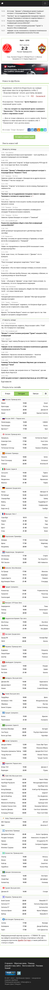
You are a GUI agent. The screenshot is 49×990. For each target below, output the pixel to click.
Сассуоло (4, 473)
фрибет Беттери (24, 940)
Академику (5, 547)
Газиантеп (4, 594)
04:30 (24, 813)
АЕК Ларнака (5, 822)
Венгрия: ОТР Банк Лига (13, 603)
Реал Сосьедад (6, 460)
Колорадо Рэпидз (7, 813)
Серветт (4, 666)
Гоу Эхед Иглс (43, 559)
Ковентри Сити (6, 441)
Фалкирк (45, 923)
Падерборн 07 (43, 502)
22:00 (24, 562)
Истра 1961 (5, 767)
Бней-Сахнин (5, 900)
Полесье (45, 657)
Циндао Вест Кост (41, 751)
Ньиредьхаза (5, 606)
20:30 (24, 613)
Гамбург (45, 508)
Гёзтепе (45, 597)
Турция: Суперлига (11, 587)
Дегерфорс (44, 879)
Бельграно (44, 847)
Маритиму (44, 543)
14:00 (24, 748)
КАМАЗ (45, 422)
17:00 (25, 425)
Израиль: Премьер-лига (13, 897)
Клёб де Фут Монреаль (40, 789)
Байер (46, 498)
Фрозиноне (44, 479)
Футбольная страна (22, 978)
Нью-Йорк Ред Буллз (8, 783)
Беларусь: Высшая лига (13, 678)
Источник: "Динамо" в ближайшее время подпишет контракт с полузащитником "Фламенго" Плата (23, 172)
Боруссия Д (5, 508)
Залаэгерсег (43, 610)
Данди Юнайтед (42, 926)
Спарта (45, 556)
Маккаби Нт (44, 914)
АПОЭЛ (45, 822)
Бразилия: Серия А (11, 725)
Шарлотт (45, 793)
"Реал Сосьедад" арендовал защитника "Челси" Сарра (20, 262)
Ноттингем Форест (41, 438)
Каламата (44, 720)
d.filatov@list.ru (26, 982)
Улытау (3, 857)
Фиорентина (5, 479)
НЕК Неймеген (43, 562)
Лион (3, 524)
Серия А (7, 339)
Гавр (46, 524)
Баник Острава (6, 707)
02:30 (24, 783)
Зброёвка (4, 704)
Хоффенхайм (43, 505)
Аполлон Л (44, 825)
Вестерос (44, 876)
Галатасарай (5, 597)
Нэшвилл (4, 799)
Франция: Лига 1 (11, 514)
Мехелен (45, 571)
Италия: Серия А (11, 469)
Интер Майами (6, 789)
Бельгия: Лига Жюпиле (13, 568)
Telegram (18, 984)
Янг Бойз (4, 672)
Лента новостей (10, 143)
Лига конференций (11, 221)
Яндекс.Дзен (9, 984)
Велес (46, 425)
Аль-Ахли (45, 622)
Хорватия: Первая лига (13, 763)
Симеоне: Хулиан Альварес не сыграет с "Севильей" (19, 217)
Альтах (45, 641)
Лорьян (3, 521)
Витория (45, 729)
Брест (3, 528)
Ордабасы (4, 867)
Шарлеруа (44, 575)
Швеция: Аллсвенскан (13, 872)
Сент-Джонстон (42, 930)
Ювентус (4, 483)
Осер (3, 531)
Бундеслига (8, 236)
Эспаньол (44, 460)
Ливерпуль (4, 438)
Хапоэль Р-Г (5, 907)
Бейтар (3, 914)
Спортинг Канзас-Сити (8, 806)
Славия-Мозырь (42, 688)
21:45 (24, 483)
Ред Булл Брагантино (41, 732)
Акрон (22, 40)
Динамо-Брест (6, 685)
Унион (3, 492)
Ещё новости (6, 382)
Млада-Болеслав (42, 701)
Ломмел (45, 578)
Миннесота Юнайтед (8, 803)
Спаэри (45, 891)
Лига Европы (9, 152)
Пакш (46, 606)
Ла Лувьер (4, 571)
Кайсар (3, 863)
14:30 (24, 438)
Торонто (4, 786)
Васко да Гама (6, 735)
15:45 (24, 606)
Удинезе (45, 476)
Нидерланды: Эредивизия (14, 552)
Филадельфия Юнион (40, 783)
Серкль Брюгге (6, 578)
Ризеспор (44, 594)
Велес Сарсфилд (42, 834)
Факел (3, 403)
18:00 (24, 457)
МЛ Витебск (44, 685)
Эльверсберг (5, 498)
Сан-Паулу (4, 732)
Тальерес (4, 844)
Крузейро (45, 735)
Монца (3, 476)
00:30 (24, 729)
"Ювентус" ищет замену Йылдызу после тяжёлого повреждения (24, 341)
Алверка (4, 540)
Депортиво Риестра (7, 834)
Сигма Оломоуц (42, 707)
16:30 (24, 492)
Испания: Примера (11, 453)
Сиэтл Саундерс (6, 779)
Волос (3, 716)
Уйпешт (3, 613)
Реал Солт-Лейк (42, 813)
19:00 (24, 590)
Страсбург (4, 517)
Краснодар (5, 406)
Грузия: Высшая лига (12, 888)
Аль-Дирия (44, 629)
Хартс (3, 930)
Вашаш (45, 613)
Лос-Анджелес (43, 796)
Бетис (46, 457)
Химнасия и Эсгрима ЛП (39, 837)
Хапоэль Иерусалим (41, 904)
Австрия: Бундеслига (12, 634)
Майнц (3, 502)
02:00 (24, 732)
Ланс (46, 517)
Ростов (45, 406)
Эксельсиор (5, 556)
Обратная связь (20, 963)
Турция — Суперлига (11, 302)
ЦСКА (27, 40)
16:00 (25, 422)
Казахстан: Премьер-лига (14, 853)
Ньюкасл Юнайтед (41, 448)
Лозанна (4, 669)
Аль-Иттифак (5, 629)
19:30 (24, 448)
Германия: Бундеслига (13, 488)
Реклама (39, 966)
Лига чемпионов (10, 286)
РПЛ (32, 96)
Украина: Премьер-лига (13, 646)
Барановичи (44, 682)
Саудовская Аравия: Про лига (15, 618)
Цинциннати (44, 799)
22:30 (24, 464)
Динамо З (44, 767)
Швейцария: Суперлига (13, 662)
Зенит (46, 403)
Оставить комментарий (24, 137)
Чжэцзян (4, 748)
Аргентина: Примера (12, 831)
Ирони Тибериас (42, 910)
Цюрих (46, 669)
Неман (3, 688)
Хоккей (7, 968)
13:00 (24, 650)
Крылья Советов (42, 413)
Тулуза (45, 528)
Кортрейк (4, 575)
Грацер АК (4, 638)
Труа (46, 521)
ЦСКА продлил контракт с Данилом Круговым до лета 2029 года (24, 378)
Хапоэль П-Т (5, 904)
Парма (45, 483)
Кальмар (45, 882)
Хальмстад (5, 882)
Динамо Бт (4, 891)
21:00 (24, 625)
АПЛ (6, 260)
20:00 (25, 410)
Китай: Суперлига (11, 741)
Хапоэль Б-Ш (43, 907)
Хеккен (3, 876)
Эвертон (45, 444)
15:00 (25, 403)
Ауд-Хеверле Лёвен (8, 581)
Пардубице (5, 697)
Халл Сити (44, 441)
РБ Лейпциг (5, 495)
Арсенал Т (4, 429)
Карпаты (45, 653)
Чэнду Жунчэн (6, 755)
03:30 (24, 799)
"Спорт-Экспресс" (17, 130)
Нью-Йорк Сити (43, 786)
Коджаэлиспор (42, 590)
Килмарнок (5, 926)
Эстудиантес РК (42, 841)
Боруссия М (44, 495)
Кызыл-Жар (44, 867)
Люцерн (45, 666)
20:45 (24, 834)
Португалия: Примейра (13, 536)
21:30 (24, 594)
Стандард (44, 581)
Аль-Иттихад (43, 625)
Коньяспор (5, 590)
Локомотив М (40, 96)
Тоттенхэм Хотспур (7, 448)
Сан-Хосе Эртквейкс (41, 809)
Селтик (3, 923)
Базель (45, 672)
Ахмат (3, 413)
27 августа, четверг (9, 320)
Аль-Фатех (4, 625)
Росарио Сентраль (7, 837)
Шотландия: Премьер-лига (14, 919)
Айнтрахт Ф (44, 492)
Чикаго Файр (43, 779)
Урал (46, 429)
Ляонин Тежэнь (42, 755)
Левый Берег (5, 653)
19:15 (24, 575)
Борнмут (4, 444)
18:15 (25, 517)
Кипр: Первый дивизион (13, 818)
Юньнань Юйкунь (42, 748)
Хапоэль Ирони (6, 910)
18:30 (24, 882)
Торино (45, 473)
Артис (46, 697)
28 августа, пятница (9, 149)
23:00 (24, 837)
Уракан (3, 841)
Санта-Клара (43, 540)
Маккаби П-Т (43, 900)
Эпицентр (44, 650)
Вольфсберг (44, 638)
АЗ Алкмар (5, 559)
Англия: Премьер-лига (13, 434)
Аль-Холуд (4, 622)
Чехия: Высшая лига (12, 694)
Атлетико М (44, 464)
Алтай (46, 860)
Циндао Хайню (6, 744)
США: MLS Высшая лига (13, 776)
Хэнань (3, 758)
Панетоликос (5, 720)
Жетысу (45, 857)
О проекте (9, 963)
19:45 (24, 559)
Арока (3, 543)
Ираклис (45, 716)
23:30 (24, 779)
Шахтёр (3, 657)
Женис (3, 860)
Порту (46, 547)
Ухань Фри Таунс (42, 744)
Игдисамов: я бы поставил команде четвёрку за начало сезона (24, 268)
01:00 (24, 841)
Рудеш (45, 770)
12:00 (24, 744)
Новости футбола (11, 81)
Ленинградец (5, 422)
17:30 (25, 406)
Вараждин (4, 770)
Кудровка (4, 650)
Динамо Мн (5, 682)
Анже (46, 531)
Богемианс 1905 (6, 701)
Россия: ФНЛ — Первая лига (15, 418)
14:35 (24, 755)
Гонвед (3, 610)
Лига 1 (7, 199)
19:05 (24, 622)
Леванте (4, 457)
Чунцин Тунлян (43, 758)
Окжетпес (44, 863)
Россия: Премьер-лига (24, 52)
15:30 (24, 653)
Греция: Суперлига (11, 713)
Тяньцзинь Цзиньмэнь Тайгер (11, 751)
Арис (3, 825)
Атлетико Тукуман (7, 847)
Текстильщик (5, 425)
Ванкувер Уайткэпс (41, 806)
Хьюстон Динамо (7, 809)
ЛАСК (3, 641)
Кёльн (3, 505)
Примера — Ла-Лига (11, 176)
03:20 (24, 735)
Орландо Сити (43, 803)
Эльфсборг (5, 879)
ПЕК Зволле (5, 562)
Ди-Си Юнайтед (6, 796)
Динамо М (44, 410)
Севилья (4, 464)
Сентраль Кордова (41, 844)
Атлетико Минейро (7, 729)
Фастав (45, 704)
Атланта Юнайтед (7, 793)
